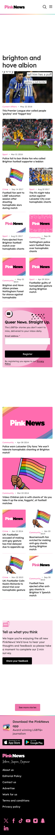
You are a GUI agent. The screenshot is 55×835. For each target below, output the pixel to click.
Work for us (9, 794)
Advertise (8, 788)
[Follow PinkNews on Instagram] (35, 821)
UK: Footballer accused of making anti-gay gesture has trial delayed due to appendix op (13, 540)
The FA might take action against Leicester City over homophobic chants (40, 197)
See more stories (27, 707)
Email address (16, 336)
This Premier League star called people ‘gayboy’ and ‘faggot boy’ (24, 112)
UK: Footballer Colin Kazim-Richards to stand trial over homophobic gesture (13, 585)
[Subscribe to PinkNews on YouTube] (28, 821)
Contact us (9, 782)
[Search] (44, 7)
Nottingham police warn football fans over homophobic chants (39, 247)
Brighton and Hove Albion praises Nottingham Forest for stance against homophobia (13, 291)
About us (8, 769)
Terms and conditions (15, 800)
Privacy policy (11, 806)
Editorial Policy (11, 776)
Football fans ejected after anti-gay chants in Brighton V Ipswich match (39, 589)
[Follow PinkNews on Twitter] (6, 821)
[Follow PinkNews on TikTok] (20, 821)
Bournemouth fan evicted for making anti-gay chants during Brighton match (40, 543)
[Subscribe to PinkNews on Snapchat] (42, 821)
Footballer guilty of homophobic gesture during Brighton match (40, 287)
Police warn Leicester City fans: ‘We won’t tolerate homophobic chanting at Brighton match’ (26, 449)
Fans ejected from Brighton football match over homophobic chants (13, 244)
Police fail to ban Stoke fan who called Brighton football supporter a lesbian (23, 160)
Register (27, 354)
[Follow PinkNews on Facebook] (13, 821)
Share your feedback (17, 661)
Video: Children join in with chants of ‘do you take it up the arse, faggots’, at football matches (27, 500)
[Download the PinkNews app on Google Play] (34, 742)
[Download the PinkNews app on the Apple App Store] (12, 742)
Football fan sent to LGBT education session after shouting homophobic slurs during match (13, 200)
